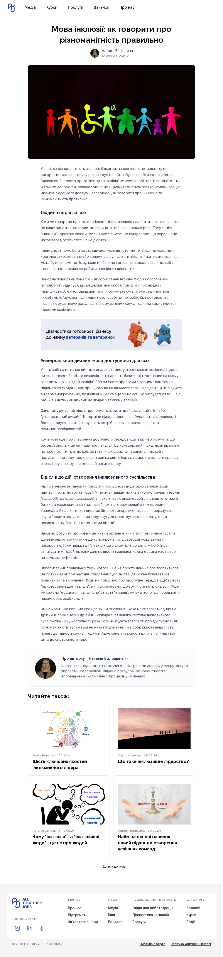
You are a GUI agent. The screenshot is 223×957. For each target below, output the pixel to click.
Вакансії (101, 8)
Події (190, 922)
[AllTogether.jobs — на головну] (27, 903)
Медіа (30, 8)
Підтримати (78, 915)
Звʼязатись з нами (83, 922)
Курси (51, 8)
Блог (111, 915)
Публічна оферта (152, 944)
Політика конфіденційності (191, 944)
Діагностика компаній (150, 915)
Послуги (75, 8)
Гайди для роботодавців (152, 908)
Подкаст (115, 922)
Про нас (127, 8)
